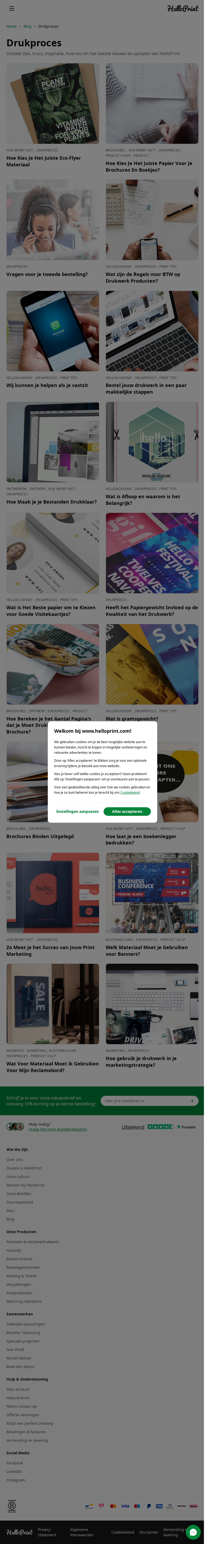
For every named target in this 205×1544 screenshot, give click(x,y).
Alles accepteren (127, 811)
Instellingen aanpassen (77, 811)
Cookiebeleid (130, 792)
